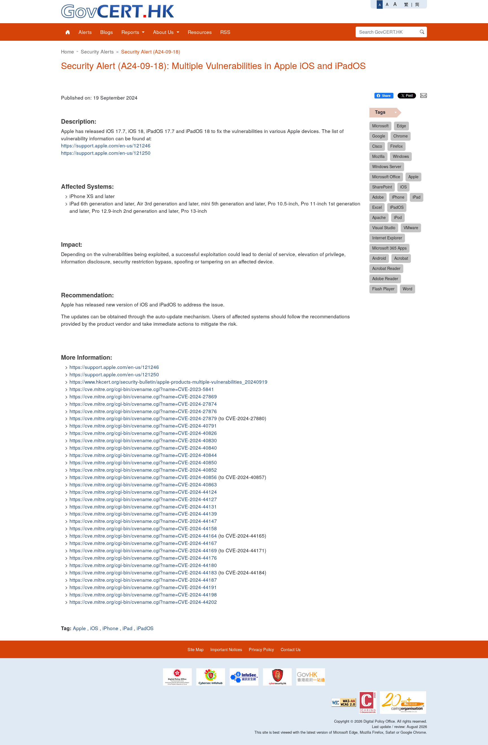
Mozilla (378, 156)
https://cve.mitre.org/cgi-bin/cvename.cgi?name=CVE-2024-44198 (143, 594)
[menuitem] (67, 32)
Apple (79, 628)
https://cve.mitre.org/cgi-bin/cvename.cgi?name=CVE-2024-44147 (143, 520)
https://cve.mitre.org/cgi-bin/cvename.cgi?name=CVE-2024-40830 (143, 440)
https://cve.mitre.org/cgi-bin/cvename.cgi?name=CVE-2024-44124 (143, 491)
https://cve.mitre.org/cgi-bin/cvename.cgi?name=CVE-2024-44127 (143, 499)
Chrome (400, 136)
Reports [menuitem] (131, 31)
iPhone (110, 628)
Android (379, 258)
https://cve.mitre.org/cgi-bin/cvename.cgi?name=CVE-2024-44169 (143, 550)
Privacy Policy (261, 649)
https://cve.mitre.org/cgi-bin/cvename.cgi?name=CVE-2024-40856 (143, 476)
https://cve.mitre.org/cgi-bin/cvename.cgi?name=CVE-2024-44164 (143, 535)
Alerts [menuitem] (85, 31)
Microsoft (380, 125)
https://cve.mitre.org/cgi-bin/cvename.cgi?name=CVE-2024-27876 (143, 411)
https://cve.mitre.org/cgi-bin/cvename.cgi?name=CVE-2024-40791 (143, 425)
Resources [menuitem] (200, 31)
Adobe (378, 197)
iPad (127, 628)
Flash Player (383, 288)
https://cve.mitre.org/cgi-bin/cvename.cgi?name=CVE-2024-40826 (143, 432)
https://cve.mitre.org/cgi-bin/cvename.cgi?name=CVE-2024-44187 (143, 579)
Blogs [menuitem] (106, 31)
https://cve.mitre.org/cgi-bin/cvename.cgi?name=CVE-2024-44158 (143, 528)
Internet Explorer (387, 238)
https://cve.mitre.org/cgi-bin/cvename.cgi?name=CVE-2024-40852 (143, 469)
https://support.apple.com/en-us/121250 (106, 152)
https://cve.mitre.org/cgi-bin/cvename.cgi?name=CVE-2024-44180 (143, 564)
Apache (379, 217)
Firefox (396, 146)
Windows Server (386, 166)
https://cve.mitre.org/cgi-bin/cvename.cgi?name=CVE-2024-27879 (143, 418)
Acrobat (401, 258)
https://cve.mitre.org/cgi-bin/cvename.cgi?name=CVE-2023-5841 (141, 388)
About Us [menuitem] (164, 31)
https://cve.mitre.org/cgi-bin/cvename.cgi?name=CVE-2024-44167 (143, 542)
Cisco (377, 146)
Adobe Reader (385, 278)
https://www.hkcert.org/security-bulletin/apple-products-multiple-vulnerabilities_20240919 (168, 381)
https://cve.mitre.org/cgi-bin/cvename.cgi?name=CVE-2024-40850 (143, 462)
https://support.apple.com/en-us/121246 (106, 145)
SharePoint (382, 187)
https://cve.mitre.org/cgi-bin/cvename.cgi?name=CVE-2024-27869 (143, 396)
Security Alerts (97, 51)
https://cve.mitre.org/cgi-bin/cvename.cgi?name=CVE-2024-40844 (143, 454)
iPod (398, 217)
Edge (401, 125)
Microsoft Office (386, 176)
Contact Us (290, 649)
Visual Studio (383, 227)
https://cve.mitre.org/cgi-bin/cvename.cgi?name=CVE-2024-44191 (143, 587)
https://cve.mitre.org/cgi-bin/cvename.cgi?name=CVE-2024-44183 (143, 572)
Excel (377, 207)
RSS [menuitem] (225, 31)
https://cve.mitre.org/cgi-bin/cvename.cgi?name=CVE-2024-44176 (143, 557)
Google (378, 136)
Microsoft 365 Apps (389, 248)
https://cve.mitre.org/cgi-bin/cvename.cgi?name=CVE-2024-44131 (143, 506)
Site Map (196, 649)
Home (67, 51)
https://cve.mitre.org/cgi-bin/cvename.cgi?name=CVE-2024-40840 (143, 447)
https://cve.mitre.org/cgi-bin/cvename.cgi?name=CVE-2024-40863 (143, 484)
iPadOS (145, 628)
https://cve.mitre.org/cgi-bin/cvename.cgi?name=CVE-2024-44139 (143, 513)
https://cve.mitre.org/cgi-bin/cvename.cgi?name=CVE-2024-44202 (143, 601)
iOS (94, 628)
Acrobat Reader (386, 268)
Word (407, 288)
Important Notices (226, 649)
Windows (401, 156)
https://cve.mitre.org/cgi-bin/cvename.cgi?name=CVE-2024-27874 (143, 403)
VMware (411, 227)
